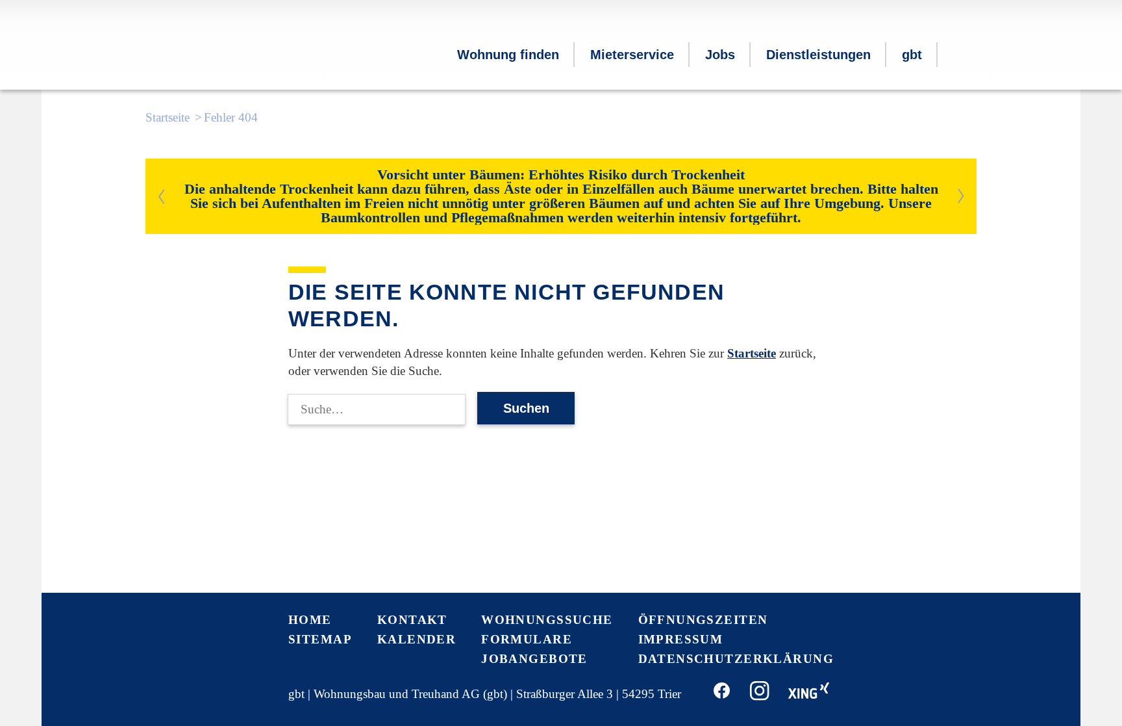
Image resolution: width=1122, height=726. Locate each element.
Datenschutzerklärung (736, 659)
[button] (957, 56)
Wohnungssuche (547, 620)
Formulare (526, 639)
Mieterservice (632, 54)
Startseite (167, 117)
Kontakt (412, 620)
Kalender (416, 639)
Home (310, 620)
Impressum (680, 639)
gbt (912, 54)
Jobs (720, 54)
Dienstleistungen (818, 54)
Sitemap (320, 639)
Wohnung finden (508, 54)
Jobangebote (534, 659)
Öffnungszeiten (703, 620)
